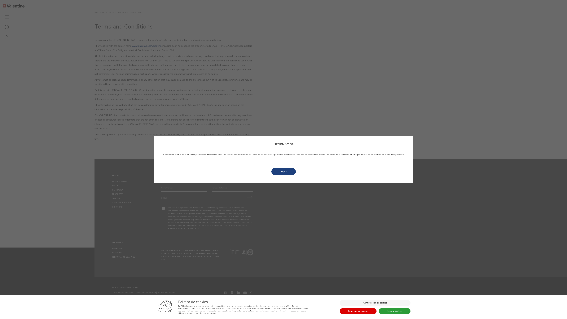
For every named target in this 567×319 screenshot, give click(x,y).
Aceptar (283, 171)
